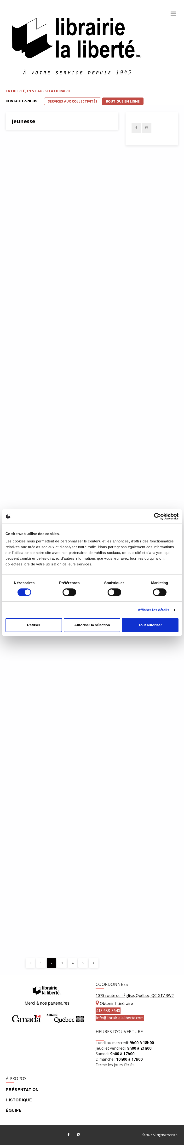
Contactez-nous (21, 100)
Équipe (14, 1110)
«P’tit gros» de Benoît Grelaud (52, 767)
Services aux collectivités (72, 101)
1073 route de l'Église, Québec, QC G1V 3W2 (135, 995)
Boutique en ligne (123, 101)
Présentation (22, 1089)
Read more (71, 502)
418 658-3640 (108, 1010)
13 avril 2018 (23, 843)
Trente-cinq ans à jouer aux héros (57, 673)
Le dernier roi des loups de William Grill (58, 297)
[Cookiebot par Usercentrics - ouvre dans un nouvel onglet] (157, 516)
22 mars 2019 (24, 271)
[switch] (69, 592)
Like (47, 198)
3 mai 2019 (22, 198)
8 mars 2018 (23, 943)
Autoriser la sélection (92, 625)
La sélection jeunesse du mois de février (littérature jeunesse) (55, 869)
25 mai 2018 (23, 744)
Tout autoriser (150, 625)
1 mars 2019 (23, 375)
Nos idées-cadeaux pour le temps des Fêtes (61, 484)
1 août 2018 (23, 649)
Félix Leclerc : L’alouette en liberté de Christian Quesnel (61, 147)
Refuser (33, 625)
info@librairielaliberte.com (120, 1017)
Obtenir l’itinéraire (116, 1003)
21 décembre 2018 (27, 457)
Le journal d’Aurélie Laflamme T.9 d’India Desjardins (56, 402)
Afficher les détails (153, 610)
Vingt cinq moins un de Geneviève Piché (57, 224)
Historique (19, 1100)
